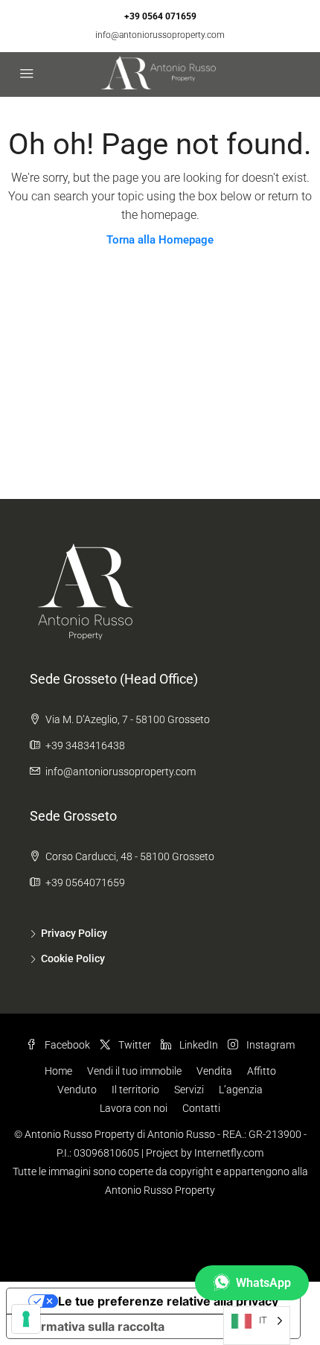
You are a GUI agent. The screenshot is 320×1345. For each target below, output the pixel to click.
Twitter (133, 1045)
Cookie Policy (73, 958)
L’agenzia (241, 1090)
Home (58, 1071)
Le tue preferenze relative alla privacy (168, 1301)
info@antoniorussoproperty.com (160, 35)
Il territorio (135, 1090)
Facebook (66, 1045)
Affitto (261, 1071)
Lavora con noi (133, 1108)
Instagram (269, 1045)
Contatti (201, 1108)
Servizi (189, 1090)
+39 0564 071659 (160, 16)
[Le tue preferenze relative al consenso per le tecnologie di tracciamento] (26, 1319)
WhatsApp (263, 1283)
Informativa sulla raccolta (91, 1326)
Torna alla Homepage (160, 240)
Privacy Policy (74, 933)
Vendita (214, 1071)
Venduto (77, 1090)
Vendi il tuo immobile (134, 1071)
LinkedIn (197, 1045)
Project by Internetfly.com (204, 1153)
